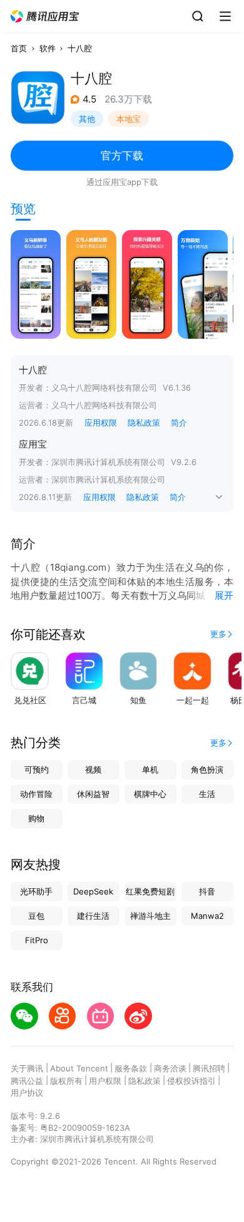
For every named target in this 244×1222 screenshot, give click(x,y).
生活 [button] (207, 794)
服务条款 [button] (130, 1068)
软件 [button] (47, 48)
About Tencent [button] (79, 1068)
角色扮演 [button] (207, 769)
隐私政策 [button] (144, 423)
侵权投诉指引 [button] (191, 1081)
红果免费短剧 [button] (150, 891)
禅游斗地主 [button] (150, 916)
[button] (45, 16)
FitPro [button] (36, 940)
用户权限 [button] (105, 1081)
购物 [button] (36, 818)
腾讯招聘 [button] (209, 1068)
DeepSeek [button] (93, 891)
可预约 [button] (36, 769)
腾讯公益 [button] (27, 1081)
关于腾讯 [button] (27, 1068)
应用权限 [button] (100, 423)
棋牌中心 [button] (150, 794)
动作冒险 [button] (36, 794)
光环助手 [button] (36, 891)
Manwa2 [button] (207, 916)
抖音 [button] (207, 891)
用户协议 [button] (27, 1093)
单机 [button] (150, 769)
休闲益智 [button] (93, 794)
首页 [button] (19, 48)
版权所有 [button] (66, 1081)
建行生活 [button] (93, 916)
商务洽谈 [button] (170, 1068)
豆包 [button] (36, 916)
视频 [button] (93, 769)
